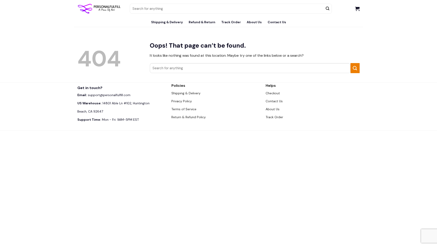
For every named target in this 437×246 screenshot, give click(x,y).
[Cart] (357, 9)
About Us (254, 22)
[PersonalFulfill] (100, 8)
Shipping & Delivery (167, 22)
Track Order (231, 22)
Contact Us (277, 22)
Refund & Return (202, 22)
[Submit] (328, 9)
